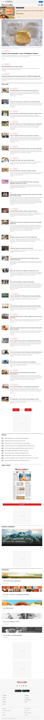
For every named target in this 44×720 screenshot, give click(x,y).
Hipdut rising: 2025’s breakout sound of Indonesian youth (16, 460)
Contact (3, 712)
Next (28, 409)
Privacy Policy (26, 710)
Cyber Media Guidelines (6, 710)
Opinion (4, 701)
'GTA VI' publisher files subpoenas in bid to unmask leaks (16, 450)
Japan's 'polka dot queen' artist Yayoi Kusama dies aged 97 (16, 438)
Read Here (22, 504)
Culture (4, 704)
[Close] (1, 1)
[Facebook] (21, 686)
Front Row (27, 697)
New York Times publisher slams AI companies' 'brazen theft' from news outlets (21, 457)
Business (4, 697)
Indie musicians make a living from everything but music (16, 453)
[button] (21, 17)
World (4, 699)
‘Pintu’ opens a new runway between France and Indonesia (17, 443)
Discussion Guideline (27, 712)
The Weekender (28, 699)
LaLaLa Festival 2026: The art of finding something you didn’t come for (19, 445)
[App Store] (18, 691)
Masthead (4, 708)
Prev (16, 409)
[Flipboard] (25, 686)
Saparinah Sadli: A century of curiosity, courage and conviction (17, 455)
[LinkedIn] (17, 686)
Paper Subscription (27, 708)
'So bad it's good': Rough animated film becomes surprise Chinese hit (19, 448)
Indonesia (5, 695)
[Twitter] (23, 686)
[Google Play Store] (26, 691)
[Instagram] (19, 686)
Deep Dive (27, 695)
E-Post (26, 701)
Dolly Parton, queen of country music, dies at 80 (14, 440)
